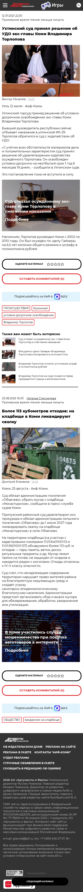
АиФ (31, 99)
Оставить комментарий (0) (41, 279)
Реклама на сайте (61, 746)
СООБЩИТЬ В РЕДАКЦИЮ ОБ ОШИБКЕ (32, 768)
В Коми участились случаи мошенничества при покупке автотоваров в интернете (36, 637)
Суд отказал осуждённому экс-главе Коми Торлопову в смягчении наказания (37, 206)
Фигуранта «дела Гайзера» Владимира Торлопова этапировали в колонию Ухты (43, 353)
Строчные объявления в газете (28, 763)
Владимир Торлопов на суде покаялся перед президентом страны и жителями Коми (46, 377)
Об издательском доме (22, 746)
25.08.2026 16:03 (13, 398)
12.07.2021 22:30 (12, 15)
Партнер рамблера (36, 873)
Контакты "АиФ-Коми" (52, 752)
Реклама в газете (17, 752)
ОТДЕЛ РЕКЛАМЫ (16, 757)
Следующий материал (39, 881)
